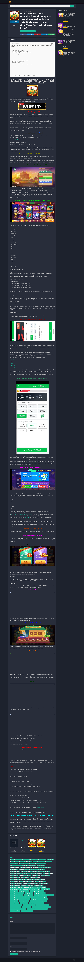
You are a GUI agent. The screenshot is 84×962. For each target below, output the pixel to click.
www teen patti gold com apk (27, 910)
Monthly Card (17, 66)
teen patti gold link (26, 889)
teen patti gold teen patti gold (16, 904)
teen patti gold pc (35, 899)
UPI (11, 361)
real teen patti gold (40, 865)
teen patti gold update (26, 906)
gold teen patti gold (14, 863)
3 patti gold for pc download (15, 861)
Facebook (24, 34)
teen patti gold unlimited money (42, 904)
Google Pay (13, 365)
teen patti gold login (35, 889)
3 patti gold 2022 (20, 859)
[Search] (72, 6)
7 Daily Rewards (17, 67)
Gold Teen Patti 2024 (27, 11)
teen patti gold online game (41, 897)
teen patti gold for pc (43, 883)
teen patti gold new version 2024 (16, 895)
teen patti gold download (40, 881)
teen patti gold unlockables (15, 906)
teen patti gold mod (14, 891)
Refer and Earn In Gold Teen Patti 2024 (19, 61)
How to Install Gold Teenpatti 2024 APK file (19, 50)
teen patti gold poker (44, 899)
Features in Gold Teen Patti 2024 (18, 62)
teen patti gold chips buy (35, 877)
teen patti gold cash (25, 877)
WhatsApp (13, 514)
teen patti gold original (14, 899)
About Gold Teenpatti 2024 (17, 47)
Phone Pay (13, 367)
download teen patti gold (46, 861)
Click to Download (40, 807)
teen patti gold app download (25, 875)
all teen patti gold (36, 861)
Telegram (45, 34)
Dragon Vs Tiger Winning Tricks (19, 54)
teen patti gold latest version (15, 889)
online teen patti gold (23, 865)
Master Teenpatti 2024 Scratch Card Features (21, 68)
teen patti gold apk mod (48, 873)
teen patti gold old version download (17, 897)
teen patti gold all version (15, 873)
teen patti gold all (46, 871)
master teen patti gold (32, 863)
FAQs (14, 74)
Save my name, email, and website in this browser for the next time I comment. (25, 951)
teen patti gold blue (36, 875)
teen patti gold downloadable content (30, 883)
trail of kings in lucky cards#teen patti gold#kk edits (37, 908)
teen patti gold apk (25, 873)
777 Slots (16, 55)
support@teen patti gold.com (26, 867)
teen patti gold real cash (23, 901)
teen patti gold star (24, 903)
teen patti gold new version (40, 893)
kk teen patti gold (22, 863)
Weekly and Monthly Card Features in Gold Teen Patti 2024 (23, 64)
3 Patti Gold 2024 (36, 859)
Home (24, 1)
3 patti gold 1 (12, 859)
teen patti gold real (14, 901)
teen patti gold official (28, 895)
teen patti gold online (30, 897)
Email (11, 941)
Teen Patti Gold (32, 31)
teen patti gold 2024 (32, 869)
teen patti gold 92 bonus (36, 871)
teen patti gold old (37, 895)
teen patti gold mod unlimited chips (17, 893)
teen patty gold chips (22, 908)
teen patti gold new (29, 893)
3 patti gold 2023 (28, 859)
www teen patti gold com (15, 910)
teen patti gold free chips (15, 885)
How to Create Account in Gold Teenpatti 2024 (20, 51)
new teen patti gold (41, 863)
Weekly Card (17, 65)
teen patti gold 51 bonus (14, 871)
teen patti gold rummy (14, 903)
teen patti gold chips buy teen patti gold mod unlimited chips (21, 879)
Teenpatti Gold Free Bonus (18, 69)
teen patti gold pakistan (25, 899)
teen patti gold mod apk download (36, 891)
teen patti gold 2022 (14, 869)
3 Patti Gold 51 (50, 859)
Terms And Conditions (70, 1)
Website (11, 946)
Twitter (31, 34)
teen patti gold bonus (45, 875)
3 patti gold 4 (43, 859)
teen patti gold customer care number (26, 881)
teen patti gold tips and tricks (28, 904)
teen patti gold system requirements (36, 903)
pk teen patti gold (32, 865)
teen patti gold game (38, 885)
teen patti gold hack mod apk (40, 887)
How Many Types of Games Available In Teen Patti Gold (22, 52)
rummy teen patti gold (14, 867)
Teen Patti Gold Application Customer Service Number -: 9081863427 (24, 75)
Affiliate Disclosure (31, 1)
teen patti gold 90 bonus (25, 871)
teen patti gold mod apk (24, 891)
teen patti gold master (45, 889)
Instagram (22, 514)
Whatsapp (52, 34)
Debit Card (13, 359)
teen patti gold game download (16, 887)
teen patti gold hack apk (28, 887)
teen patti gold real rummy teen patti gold (38, 901)
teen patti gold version (36, 906)
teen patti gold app (14, 875)
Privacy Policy (51, 1)
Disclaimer (45, 1)
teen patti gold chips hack (40, 879)
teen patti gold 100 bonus (45, 867)
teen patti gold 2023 (23, 869)
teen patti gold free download (27, 885)
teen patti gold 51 (41, 869)
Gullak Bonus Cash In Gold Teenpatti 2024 (21, 73)
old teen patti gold (13, 865)
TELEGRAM (15, 21)
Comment (12, 921)
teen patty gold (13, 908)
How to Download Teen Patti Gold (18, 49)
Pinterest (38, 34)
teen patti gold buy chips (15, 877)
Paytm (12, 363)
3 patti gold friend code (27, 861)
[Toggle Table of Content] (52, 44)
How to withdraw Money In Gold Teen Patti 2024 (21, 60)
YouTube (27, 517)
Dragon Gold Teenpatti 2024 (19, 53)
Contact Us (39, 1)
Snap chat (31, 514)
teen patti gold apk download (36, 873)
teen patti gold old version (48, 895)
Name (11, 935)
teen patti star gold (46, 906)
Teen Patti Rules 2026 (60, 1)
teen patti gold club (14, 881)
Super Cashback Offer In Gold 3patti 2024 (21, 63)
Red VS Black (16, 56)
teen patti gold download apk (16, 883)
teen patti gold (36, 867)
